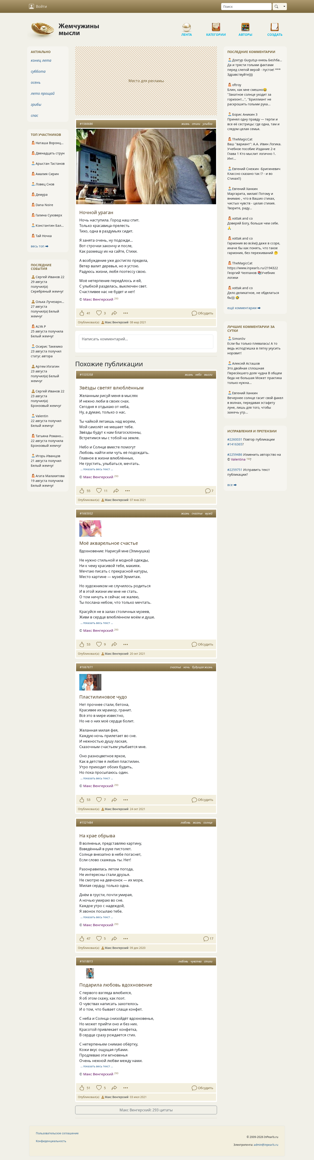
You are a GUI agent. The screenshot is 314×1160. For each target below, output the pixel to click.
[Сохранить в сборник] (98, 313)
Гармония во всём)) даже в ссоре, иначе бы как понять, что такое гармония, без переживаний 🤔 (253, 248)
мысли (208, 375)
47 (88, 938)
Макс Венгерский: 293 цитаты (146, 1109)
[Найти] (277, 6)
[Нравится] (81, 313)
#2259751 (234, 469)
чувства (196, 961)
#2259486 (234, 454)
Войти (41, 6)
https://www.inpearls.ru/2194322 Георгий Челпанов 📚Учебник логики (252, 273)
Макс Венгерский (98, 299)
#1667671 (86, 667)
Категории (216, 25)
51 (88, 1088)
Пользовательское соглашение (57, 1133)
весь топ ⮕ (40, 246)
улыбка (207, 124)
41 (88, 313)
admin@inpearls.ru (266, 1145)
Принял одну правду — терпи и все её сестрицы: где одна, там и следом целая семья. (253, 124)
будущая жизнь (202, 667)
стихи (196, 124)
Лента (187, 25)
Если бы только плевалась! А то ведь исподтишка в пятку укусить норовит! (253, 348)
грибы (36, 104)
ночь (186, 667)
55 (88, 491)
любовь (185, 823)
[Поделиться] (114, 313)
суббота (38, 71)
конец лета (41, 60)
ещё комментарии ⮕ (244, 308)
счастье (197, 513)
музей (208, 513)
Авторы (245, 25)
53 (88, 644)
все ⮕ (232, 485)
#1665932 (86, 513)
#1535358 (86, 375)
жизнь (185, 124)
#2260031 (234, 439)
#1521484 (86, 823)
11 (106, 491)
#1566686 (86, 124)
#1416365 (234, 444)
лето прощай (42, 93)
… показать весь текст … (96, 469)
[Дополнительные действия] (125, 313)
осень (35, 82)
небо (198, 375)
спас (34, 115)
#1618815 (86, 961)
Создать (275, 25)
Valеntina (238, 459)
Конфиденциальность (51, 1141)
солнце (207, 823)
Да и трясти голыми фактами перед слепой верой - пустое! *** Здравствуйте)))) (254, 70)
